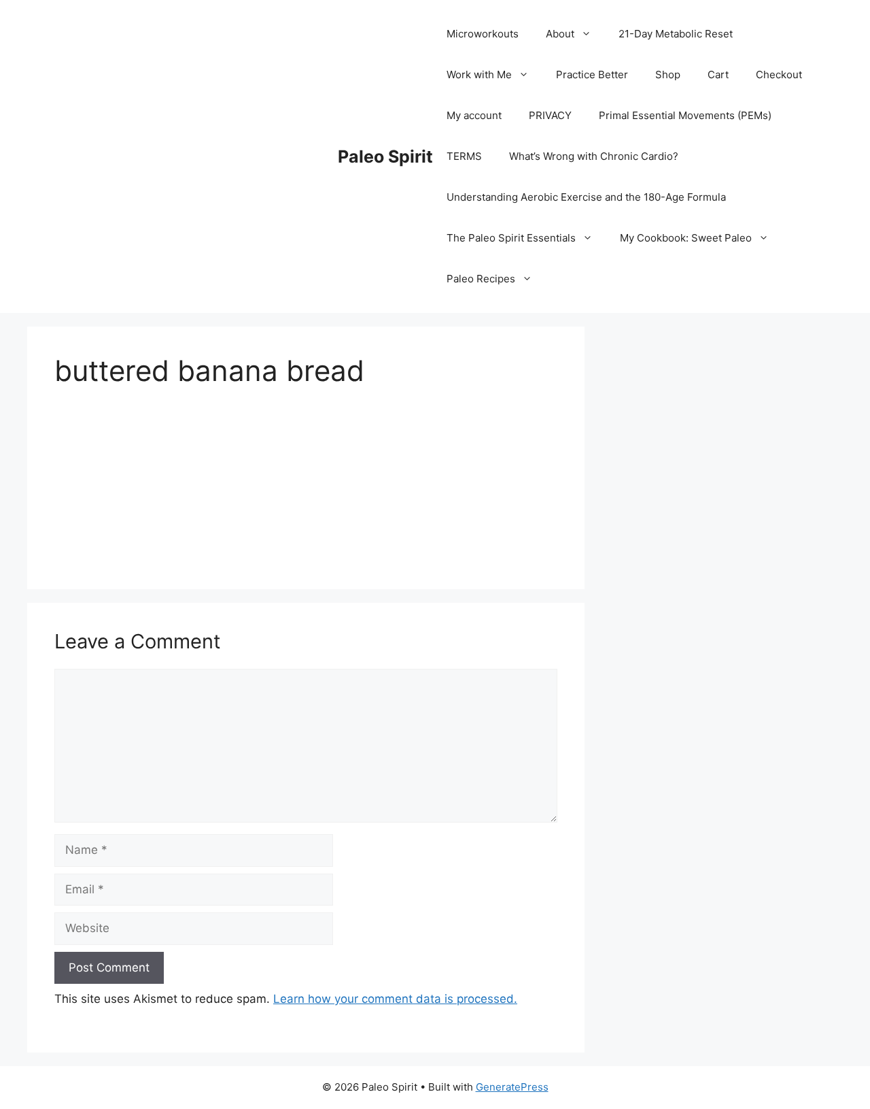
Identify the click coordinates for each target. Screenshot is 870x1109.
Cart (718, 74)
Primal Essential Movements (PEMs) (685, 115)
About (560, 33)
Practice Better (592, 74)
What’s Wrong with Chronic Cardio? (593, 156)
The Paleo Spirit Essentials (511, 237)
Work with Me (479, 74)
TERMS (464, 156)
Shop (667, 74)
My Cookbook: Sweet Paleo (686, 237)
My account (474, 115)
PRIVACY (550, 115)
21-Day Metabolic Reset (676, 33)
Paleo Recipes (481, 278)
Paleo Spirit (385, 156)
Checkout (779, 74)
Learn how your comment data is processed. (395, 999)
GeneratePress (512, 1086)
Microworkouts (483, 33)
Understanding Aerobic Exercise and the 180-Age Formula (586, 197)
